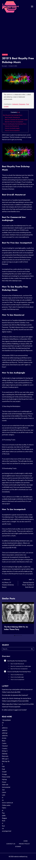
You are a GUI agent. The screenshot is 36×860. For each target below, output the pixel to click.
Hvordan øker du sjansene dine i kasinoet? (15, 695)
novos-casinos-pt (7, 802)
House (4, 782)
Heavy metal (6, 777)
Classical (5, 746)
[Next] (31, 618)
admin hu (5, 735)
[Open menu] (32, 6)
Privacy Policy (24, 844)
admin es (5, 728)
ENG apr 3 (5, 759)
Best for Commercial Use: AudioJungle (16, 119)
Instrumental (6, 787)
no (3, 800)
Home (26, 841)
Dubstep (4, 54)
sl (2, 823)
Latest (4, 792)
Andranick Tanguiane (18, 104)
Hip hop (4, 779)
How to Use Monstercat (12, 126)
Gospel (4, 772)
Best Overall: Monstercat (12, 117)
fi (2, 764)
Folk (3, 766)
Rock (3, 821)
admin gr (5, 733)
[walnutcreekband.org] (10, 6)
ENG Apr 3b (5, 761)
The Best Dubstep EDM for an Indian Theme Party (16, 628)
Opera (4, 808)
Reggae (4, 818)
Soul (3, 826)
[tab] (14, 635)
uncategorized (6, 831)
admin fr (4, 730)
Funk (3, 769)
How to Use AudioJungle (12, 128)
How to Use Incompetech (12, 130)
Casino (4, 743)
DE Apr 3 (4, 751)
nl (2, 797)
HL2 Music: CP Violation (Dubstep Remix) (8, 583)
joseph (5, 66)
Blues (3, 741)
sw (3, 828)
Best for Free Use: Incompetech (14, 121)
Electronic (5, 756)
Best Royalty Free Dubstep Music (12, 115)
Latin (3, 795)
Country (4, 748)
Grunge (4, 774)
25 (3, 723)
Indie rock (5, 784)
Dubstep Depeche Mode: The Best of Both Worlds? (28, 583)
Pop (3, 813)
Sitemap (18, 846)
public (4, 815)
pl (2, 810)
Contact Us (10, 844)
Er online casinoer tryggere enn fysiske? (14, 710)
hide (18, 112)
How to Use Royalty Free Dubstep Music (15, 124)
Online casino (6, 805)
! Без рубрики (6, 720)
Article (4, 738)
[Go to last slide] (4, 618)
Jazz (3, 790)
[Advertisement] (18, 32)
